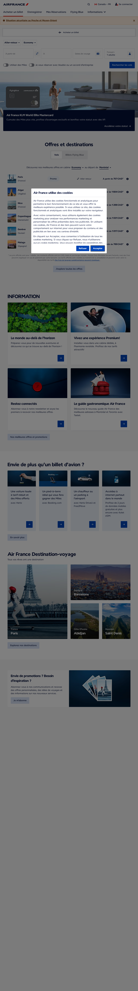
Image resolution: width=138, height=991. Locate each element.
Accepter (97, 248)
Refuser (83, 248)
